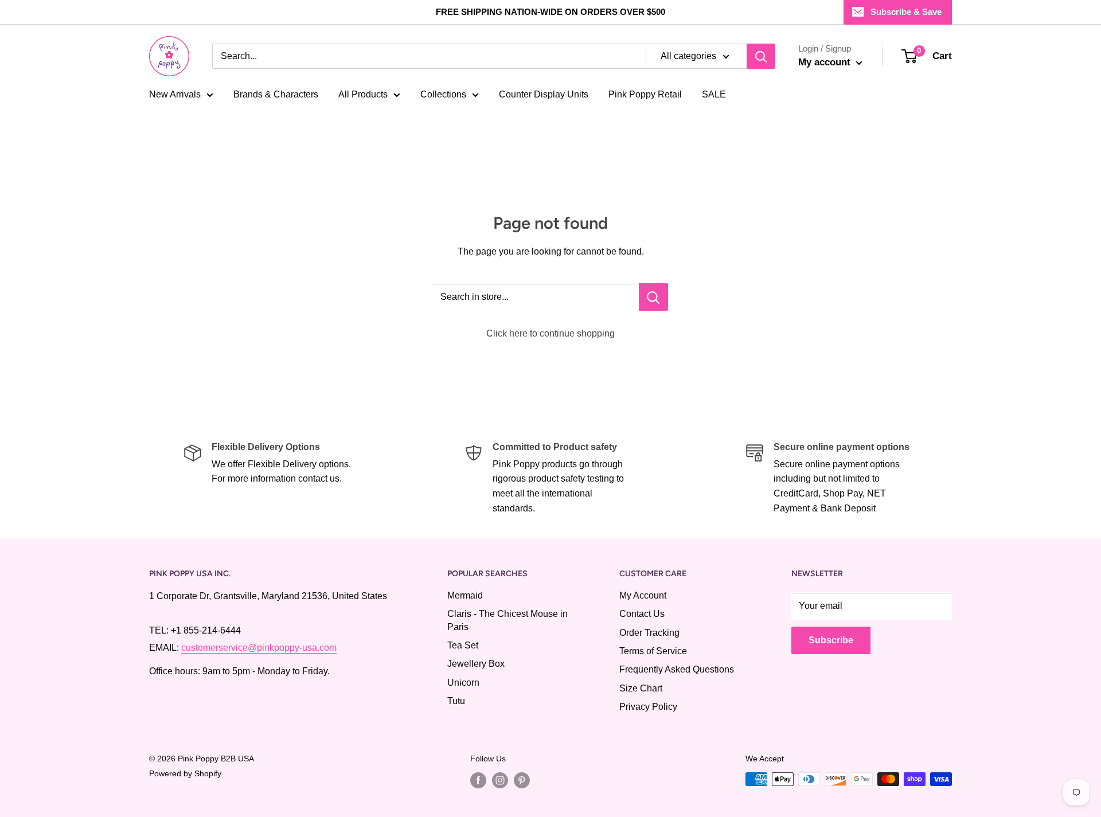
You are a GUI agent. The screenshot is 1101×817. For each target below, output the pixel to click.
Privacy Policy (648, 707)
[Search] (761, 56)
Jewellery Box (476, 664)
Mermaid (465, 595)
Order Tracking (649, 633)
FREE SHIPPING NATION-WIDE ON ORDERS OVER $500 (550, 12)
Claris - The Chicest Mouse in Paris (507, 620)
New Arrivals (175, 94)
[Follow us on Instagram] (500, 780)
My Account (642, 595)
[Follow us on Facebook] (478, 780)
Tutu (456, 701)
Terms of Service (653, 651)
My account (825, 62)
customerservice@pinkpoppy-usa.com (259, 647)
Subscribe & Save (906, 12)
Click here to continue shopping (550, 333)
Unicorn (463, 682)
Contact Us (642, 614)
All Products (363, 94)
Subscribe (831, 640)
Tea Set (462, 645)
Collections (443, 94)
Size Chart (640, 688)
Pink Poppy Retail (645, 94)
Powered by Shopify (185, 773)
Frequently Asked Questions (676, 669)
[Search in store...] (653, 297)
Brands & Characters (275, 94)
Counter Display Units (543, 94)
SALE (714, 94)
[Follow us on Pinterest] (522, 780)
